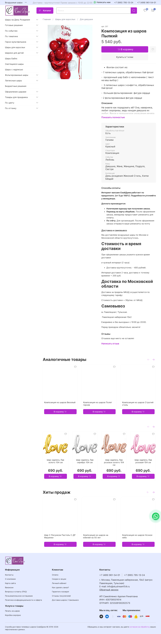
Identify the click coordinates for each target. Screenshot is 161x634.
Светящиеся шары (14, 64)
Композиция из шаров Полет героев (97, 403)
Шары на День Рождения (17, 19)
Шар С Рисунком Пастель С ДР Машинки (59, 536)
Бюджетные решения (15, 86)
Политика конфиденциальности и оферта (23, 600)
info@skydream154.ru (118, 586)
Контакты (9, 575)
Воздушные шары (14, 2)
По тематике (11, 36)
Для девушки (86, 19)
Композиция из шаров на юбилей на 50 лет (95, 536)
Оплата (55, 575)
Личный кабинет (59, 583)
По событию (11, 31)
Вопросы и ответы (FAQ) (16, 592)
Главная (47, 19)
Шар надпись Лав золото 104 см (55, 461)
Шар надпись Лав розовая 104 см (143, 461)
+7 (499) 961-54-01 (146, 2)
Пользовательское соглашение (19, 596)
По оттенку (10, 108)
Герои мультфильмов (15, 42)
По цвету (9, 102)
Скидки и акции (59, 579)
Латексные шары (13, 80)
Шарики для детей (14, 53)
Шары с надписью (14, 69)
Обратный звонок (108, 589)
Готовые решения (14, 25)
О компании (10, 579)
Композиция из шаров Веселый (59, 402)
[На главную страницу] (17, 10)
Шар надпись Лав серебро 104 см (84, 461)
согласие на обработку (139, 627)
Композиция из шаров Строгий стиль (137, 403)
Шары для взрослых (65, 19)
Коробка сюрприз (13, 615)
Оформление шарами (15, 91)
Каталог (47, 10)
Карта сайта (10, 583)
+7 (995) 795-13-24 (123, 2)
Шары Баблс (11, 58)
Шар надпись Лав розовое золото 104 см (114, 462)
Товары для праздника (16, 97)
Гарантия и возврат (60, 592)
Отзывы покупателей (61, 596)
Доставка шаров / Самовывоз (65, 600)
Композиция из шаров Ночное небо (137, 536)
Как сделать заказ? (60, 587)
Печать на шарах (12, 611)
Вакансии (9, 587)
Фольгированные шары (16, 75)
